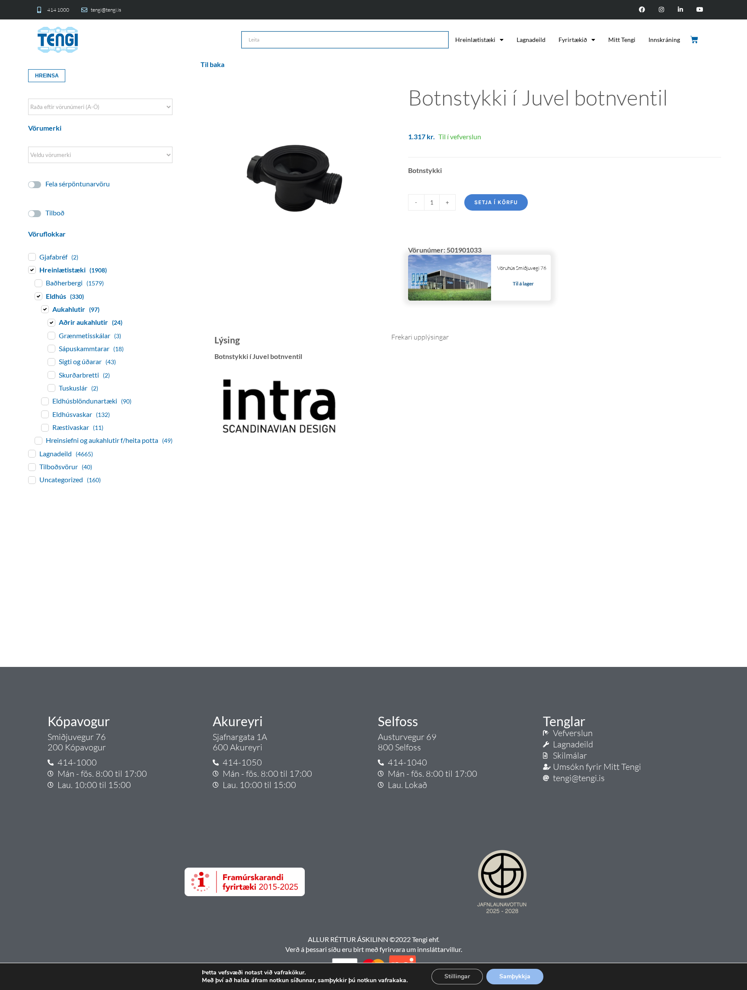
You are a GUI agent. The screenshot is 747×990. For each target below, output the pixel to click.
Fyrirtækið (573, 39)
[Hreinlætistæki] (31, 269)
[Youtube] (700, 9)
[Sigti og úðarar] (51, 361)
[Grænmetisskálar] (51, 335)
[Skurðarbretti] (51, 374)
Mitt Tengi (621, 39)
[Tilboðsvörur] (31, 466)
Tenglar (564, 721)
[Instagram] (661, 9)
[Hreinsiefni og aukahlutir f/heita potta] (38, 440)
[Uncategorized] (31, 479)
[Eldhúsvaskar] (44, 413)
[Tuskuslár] (51, 387)
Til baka (212, 64)
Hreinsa (47, 76)
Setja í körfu (496, 202)
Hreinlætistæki (475, 39)
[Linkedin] (680, 9)
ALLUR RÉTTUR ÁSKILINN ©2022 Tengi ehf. (373, 939)
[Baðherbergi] (38, 282)
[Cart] (695, 40)
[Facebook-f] (641, 9)
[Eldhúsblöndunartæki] (44, 400)
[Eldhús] (38, 295)
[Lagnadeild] (31, 453)
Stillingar (457, 976)
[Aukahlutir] (44, 308)
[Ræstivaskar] (44, 427)
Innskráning (664, 39)
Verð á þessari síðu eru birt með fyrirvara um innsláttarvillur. (373, 949)
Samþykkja (514, 976)
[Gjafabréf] (31, 256)
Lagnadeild (531, 39)
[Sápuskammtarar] (51, 348)
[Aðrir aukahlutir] (51, 322)
